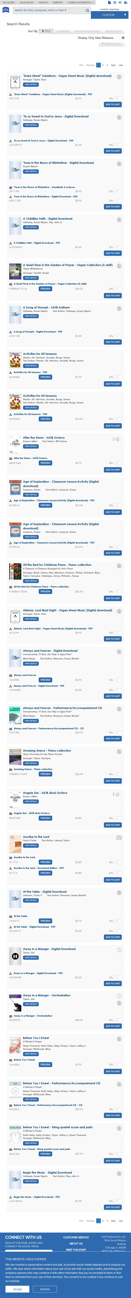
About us (76, 1243)
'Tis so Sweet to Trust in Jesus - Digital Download (56, 116)
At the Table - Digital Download (45, 891)
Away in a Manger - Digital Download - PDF (38, 973)
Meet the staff (76, 1249)
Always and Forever (25, 675)
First (81, 65)
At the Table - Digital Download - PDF (34, 926)
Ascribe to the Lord (36, 836)
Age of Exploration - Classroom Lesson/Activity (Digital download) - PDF (54, 500)
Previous (90, 65)
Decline (45, 1289)
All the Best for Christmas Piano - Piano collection (57, 564)
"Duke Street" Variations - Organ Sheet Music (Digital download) (67, 75)
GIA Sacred (8, 2)
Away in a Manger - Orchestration (46, 995)
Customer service (76, 1237)
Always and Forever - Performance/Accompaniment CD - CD (49, 728)
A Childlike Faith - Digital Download (47, 218)
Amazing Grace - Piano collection (47, 750)
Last (121, 65)
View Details (31, 84)
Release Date (113, 31)
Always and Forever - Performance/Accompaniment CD (62, 708)
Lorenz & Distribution (80, 2)
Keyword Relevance (87, 31)
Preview (45, 288)
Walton (43, 2)
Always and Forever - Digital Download (50, 650)
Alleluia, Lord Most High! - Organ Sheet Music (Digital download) (67, 610)
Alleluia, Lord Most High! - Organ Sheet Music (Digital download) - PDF (53, 628)
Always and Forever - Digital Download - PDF (39, 685)
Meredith (57, 2)
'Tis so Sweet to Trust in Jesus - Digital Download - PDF (44, 140)
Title (47, 31)
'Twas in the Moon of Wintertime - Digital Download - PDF (46, 196)
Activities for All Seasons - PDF (30, 372)
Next (113, 65)
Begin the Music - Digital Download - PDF (37, 1196)
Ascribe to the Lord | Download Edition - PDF (39, 867)
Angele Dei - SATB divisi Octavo (45, 792)
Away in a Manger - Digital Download (49, 948)
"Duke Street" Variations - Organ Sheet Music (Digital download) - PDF (53, 94)
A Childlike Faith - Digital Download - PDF (37, 242)
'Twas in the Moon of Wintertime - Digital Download (58, 162)
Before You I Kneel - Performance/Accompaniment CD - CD (48, 1105)
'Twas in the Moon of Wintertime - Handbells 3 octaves (44, 187)
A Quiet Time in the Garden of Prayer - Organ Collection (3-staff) (67, 265)
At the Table (20, 916)
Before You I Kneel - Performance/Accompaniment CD (61, 1083)
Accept (17, 1289)
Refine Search (112, 43)
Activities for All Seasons (40, 353)
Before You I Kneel (36, 1037)
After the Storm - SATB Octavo (44, 437)
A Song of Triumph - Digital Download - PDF (38, 331)
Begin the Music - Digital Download (47, 1172)
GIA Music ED (26, 2)
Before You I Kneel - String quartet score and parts (57, 1127)
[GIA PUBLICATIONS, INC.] (6, 9)
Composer (62, 31)
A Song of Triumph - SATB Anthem (46, 307)
